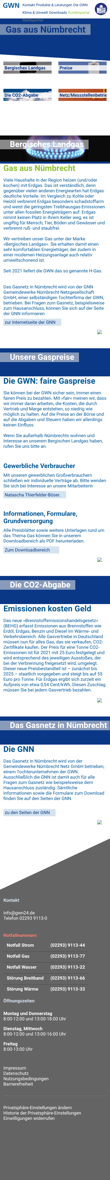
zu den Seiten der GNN (27, 812)
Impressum (14, 1068)
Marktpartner (33, 20)
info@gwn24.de (19, 912)
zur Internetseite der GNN (30, 322)
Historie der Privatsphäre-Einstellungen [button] (42, 1113)
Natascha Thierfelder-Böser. (33, 495)
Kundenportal (78, 13)
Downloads (58, 13)
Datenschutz (15, 1073)
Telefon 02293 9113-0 (25, 918)
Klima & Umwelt (35, 13)
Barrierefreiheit (18, 1084)
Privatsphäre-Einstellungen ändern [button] (37, 1107)
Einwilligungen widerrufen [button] (29, 1118)
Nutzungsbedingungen (26, 1078)
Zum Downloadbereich (28, 550)
